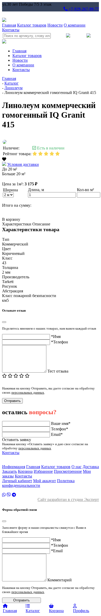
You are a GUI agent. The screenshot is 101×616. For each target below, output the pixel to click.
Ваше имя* (60, 423)
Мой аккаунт (44, 481)
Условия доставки (23, 164)
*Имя (56, 336)
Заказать (9, 471)
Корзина (25, 471)
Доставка (91, 466)
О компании (74, 25)
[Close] (4, 322)
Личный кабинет (17, 481)
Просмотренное (68, 471)
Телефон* (59, 429)
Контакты (10, 30)
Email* (57, 434)
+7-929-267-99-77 (83, 9)
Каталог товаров (31, 25)
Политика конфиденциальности (38, 483)
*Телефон (59, 342)
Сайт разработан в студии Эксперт (68, 499)
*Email (57, 551)
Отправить (12, 401)
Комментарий (59, 580)
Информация (13, 466)
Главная (9, 25)
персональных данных (27, 392)
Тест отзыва (57, 371)
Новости (55, 25)
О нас (76, 466)
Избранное (43, 471)
